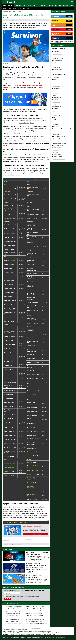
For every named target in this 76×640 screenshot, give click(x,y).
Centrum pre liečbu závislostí (49, 634)
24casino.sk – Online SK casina (12, 621)
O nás (3, 637)
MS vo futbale (56, 126)
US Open (55, 71)
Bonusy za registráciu (57, 156)
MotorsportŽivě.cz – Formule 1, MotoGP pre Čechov (36, 623)
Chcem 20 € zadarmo (35, 534)
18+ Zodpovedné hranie (49, 637)
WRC (54, 117)
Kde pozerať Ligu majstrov (58, 58)
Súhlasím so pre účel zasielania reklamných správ (22, 596)
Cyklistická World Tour (57, 115)
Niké (24, 8)
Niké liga (55, 65)
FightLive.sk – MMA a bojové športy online (14, 611)
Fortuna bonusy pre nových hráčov (60, 136)
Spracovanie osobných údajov (37, 637)
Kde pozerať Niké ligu (57, 67)
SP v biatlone (56, 84)
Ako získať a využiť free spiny (59, 158)
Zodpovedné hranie (39, 634)
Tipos (27, 8)
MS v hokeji (55, 99)
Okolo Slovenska (56, 113)
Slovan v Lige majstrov (57, 53)
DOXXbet (14, 8)
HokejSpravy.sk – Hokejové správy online (14, 606)
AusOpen (29, 139)
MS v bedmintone (56, 62)
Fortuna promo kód (57, 138)
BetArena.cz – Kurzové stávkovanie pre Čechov (35, 619)
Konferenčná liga (56, 81)
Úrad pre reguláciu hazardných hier (27, 634)
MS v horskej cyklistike (57, 69)
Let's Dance (55, 119)
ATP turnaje (55, 93)
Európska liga (56, 79)
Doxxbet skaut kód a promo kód (59, 143)
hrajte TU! (7, 145)
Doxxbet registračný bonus (58, 141)
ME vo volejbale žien (57, 60)
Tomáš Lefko (19, 20)
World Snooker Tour (57, 106)
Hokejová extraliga (57, 97)
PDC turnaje (55, 108)
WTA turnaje (55, 95)
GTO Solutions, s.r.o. (61, 637)
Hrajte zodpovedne (36, 628)
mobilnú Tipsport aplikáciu (26, 123)
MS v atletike (55, 122)
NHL (54, 110)
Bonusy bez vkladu (57, 154)
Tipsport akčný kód (57, 134)
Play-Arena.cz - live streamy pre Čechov (14, 623)
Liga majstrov (56, 51)
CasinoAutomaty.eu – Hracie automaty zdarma (35, 606)
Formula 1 (55, 90)
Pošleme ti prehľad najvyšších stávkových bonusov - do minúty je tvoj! (24, 590)
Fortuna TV (55, 149)
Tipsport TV (55, 152)
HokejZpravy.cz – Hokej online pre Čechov (34, 613)
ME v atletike (55, 124)
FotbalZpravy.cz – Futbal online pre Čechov (34, 611)
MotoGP (54, 104)
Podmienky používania (25, 637)
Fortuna (19, 8)
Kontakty (7, 637)
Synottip (9, 8)
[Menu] (72, 2)
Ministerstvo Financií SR (15, 634)
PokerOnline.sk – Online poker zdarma (13, 613)
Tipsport (4, 8)
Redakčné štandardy (15, 637)
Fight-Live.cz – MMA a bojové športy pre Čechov (35, 621)
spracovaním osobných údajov (18, 596)
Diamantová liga (56, 88)
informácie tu (9, 540)
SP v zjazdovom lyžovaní (58, 86)
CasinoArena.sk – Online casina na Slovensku (35, 608)
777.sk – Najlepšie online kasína (12, 619)
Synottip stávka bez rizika (58, 145)
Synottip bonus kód (57, 147)
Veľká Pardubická (56, 101)
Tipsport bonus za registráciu (59, 132)
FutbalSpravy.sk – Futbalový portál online (14, 608)
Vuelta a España (56, 56)
